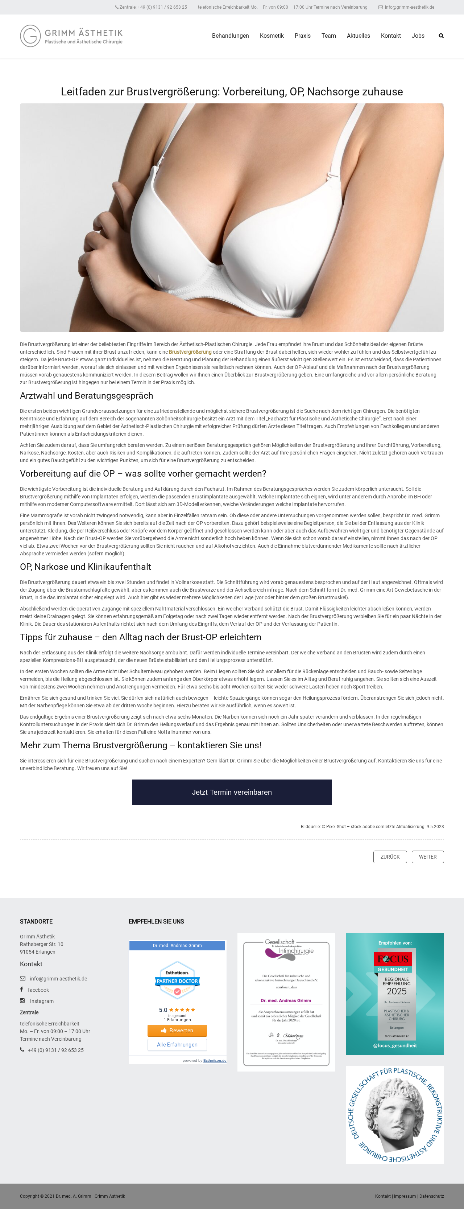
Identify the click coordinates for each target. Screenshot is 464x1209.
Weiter (428, 857)
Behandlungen (230, 35)
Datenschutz (431, 1196)
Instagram (42, 1001)
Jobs (418, 35)
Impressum (405, 1196)
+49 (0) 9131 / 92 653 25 (56, 1050)
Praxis (303, 35)
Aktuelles (358, 35)
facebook (38, 990)
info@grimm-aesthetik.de (409, 7)
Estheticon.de (215, 1060)
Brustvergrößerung (190, 352)
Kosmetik (272, 35)
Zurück (390, 857)
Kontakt (391, 35)
